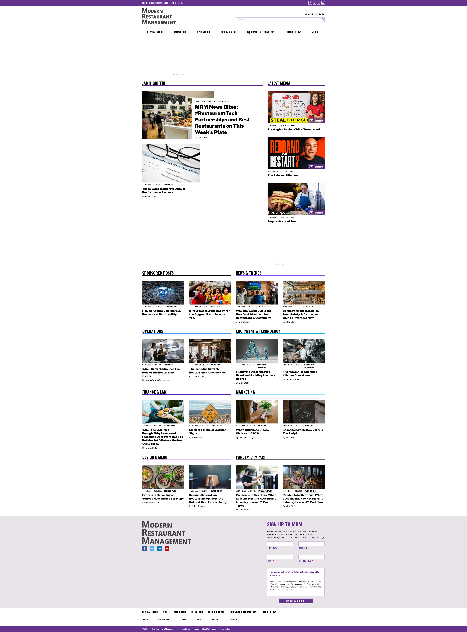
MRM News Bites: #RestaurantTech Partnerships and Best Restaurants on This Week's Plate (222, 119)
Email (270, 561)
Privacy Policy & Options (308, 537)
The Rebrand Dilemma (283, 175)
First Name (272, 547)
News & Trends (223, 101)
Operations (169, 184)
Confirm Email (305, 561)
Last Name (303, 547)
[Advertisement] (233, 56)
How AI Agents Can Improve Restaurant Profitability (161, 312)
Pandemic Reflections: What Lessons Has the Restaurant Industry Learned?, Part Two (303, 498)
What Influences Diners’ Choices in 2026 (252, 431)
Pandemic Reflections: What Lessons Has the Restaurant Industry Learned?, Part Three (256, 500)
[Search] (323, 19)
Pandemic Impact (265, 491)
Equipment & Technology (262, 366)
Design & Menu (170, 491)
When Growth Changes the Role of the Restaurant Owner (161, 372)
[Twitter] (314, 3)
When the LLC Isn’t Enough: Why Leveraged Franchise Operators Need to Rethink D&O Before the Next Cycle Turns (163, 437)
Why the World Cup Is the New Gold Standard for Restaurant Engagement (253, 314)
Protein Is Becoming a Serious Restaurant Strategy (163, 496)
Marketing (262, 425)
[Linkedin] (318, 3)
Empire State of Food (282, 221)
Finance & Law (169, 425)
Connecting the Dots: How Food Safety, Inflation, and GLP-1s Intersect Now (301, 314)
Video (293, 125)
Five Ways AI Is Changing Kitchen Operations (300, 373)
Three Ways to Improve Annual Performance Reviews (163, 190)
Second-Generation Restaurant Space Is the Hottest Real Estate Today (208, 498)
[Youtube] (323, 3)
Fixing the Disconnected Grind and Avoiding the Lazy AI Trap (255, 375)
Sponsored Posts (171, 306)
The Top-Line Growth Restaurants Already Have (207, 370)
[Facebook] (310, 3)
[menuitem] (144, 3)
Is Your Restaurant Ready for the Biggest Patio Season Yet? (209, 314)
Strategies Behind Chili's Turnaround (294, 129)
